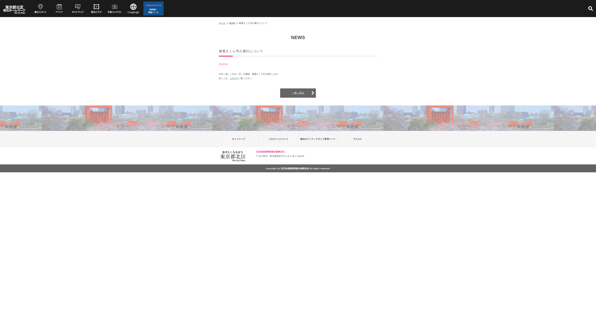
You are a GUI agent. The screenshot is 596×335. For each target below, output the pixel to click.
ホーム (222, 23)
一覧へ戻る (298, 93)
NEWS (232, 23)
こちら (233, 78)
